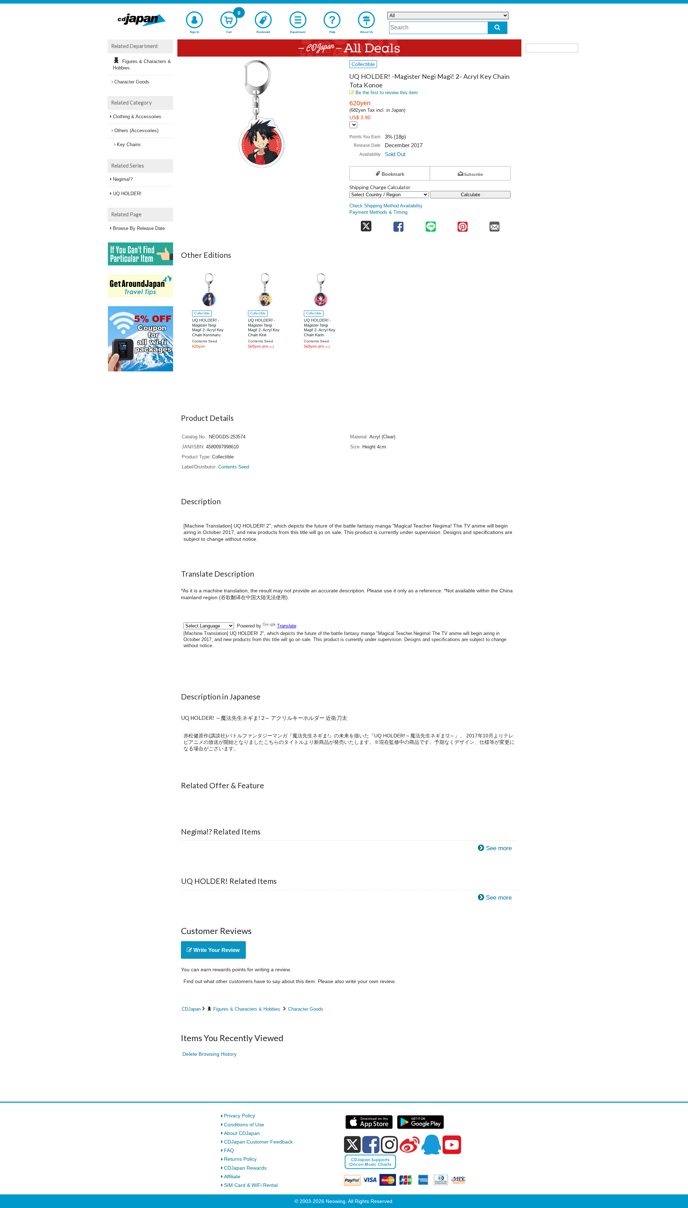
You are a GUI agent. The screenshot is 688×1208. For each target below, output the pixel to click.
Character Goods (305, 1009)
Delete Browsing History (209, 1054)
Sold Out (395, 154)
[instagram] (389, 1145)
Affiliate (232, 1176)
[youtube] (452, 1145)
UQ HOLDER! (127, 193)
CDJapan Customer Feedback (258, 1142)
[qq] (431, 1145)
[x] (352, 1144)
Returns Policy (240, 1159)
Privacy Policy (239, 1115)
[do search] (497, 27)
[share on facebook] (399, 224)
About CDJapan (242, 1133)
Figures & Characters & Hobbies (246, 1009)
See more (499, 848)
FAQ (229, 1150)
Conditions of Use (244, 1124)
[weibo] (410, 1145)
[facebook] (370, 1145)
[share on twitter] (366, 224)
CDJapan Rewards (245, 1168)
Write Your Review (216, 950)
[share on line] (430, 224)
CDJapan (191, 1009)
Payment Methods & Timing (378, 212)
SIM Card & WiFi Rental (251, 1185)
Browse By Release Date (139, 228)
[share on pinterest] (462, 224)
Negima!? (123, 179)
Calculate (470, 194)
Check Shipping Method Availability (385, 205)
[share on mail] (495, 224)
